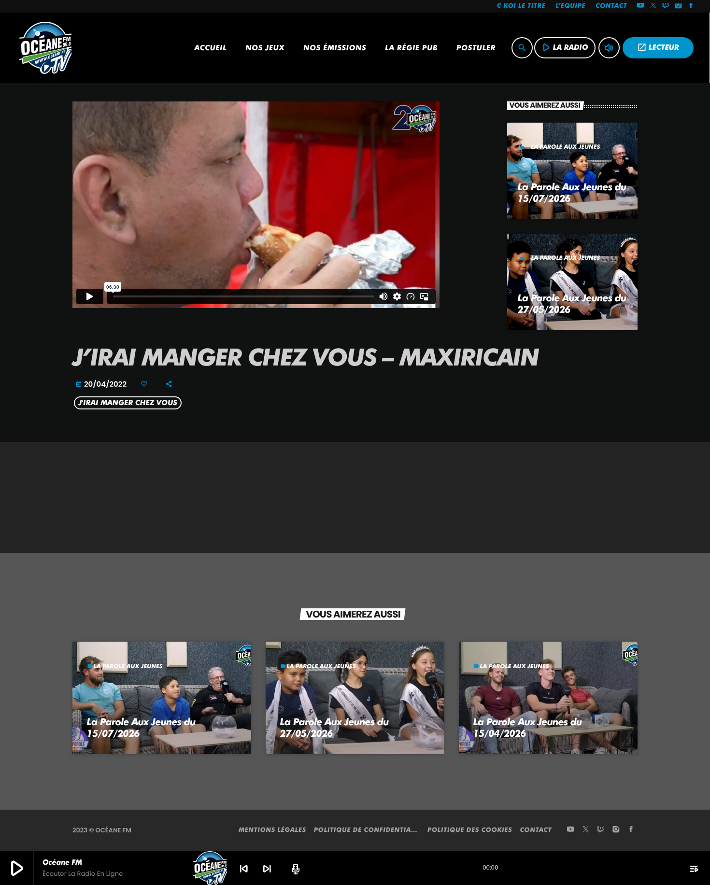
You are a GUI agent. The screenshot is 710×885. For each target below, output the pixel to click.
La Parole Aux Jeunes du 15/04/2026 (527, 727)
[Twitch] (666, 6)
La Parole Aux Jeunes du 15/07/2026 (141, 727)
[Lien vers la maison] (45, 48)
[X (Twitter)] (653, 6)
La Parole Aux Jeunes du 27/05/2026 (334, 727)
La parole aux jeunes (565, 146)
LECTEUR (658, 47)
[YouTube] (640, 6)
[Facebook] (691, 6)
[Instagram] (678, 6)
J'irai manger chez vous (128, 403)
